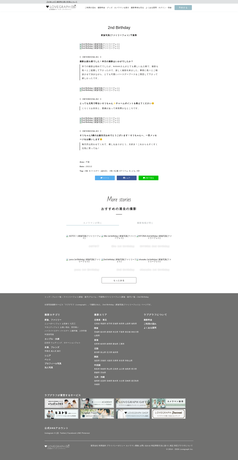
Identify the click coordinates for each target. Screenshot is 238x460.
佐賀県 (103, 381)
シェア (127, 178)
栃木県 (103, 332)
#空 (138, 171)
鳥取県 (97, 369)
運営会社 (94, 446)
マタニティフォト (52, 327)
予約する (183, 7)
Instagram (49, 433)
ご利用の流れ (90, 8)
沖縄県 (97, 384)
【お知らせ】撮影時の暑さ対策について (61, 2)
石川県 (109, 352)
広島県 (115, 369)
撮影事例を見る (137, 8)
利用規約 (102, 446)
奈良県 (121, 361)
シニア (48, 355)
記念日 (47, 343)
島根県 (103, 369)
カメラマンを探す (121, 8)
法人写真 (49, 367)
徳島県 (128, 369)
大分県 (121, 381)
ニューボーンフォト (53, 324)
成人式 (53, 351)
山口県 (121, 369)
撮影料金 (148, 320)
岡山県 (109, 369)
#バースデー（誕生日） (99, 171)
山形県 (128, 324)
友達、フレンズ (52, 347)
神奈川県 (135, 332)
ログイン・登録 (165, 8)
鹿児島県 (135, 381)
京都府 (103, 361)
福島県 (134, 324)
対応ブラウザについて (183, 446)
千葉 (88, 162)
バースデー (64, 331)
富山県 (103, 352)
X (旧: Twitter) (60, 433)
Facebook (71, 433)
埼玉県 (115, 332)
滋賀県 (97, 361)
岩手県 (109, 324)
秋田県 (121, 324)
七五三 (73, 324)
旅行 (59, 351)
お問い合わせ (145, 446)
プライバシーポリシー (116, 446)
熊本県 (115, 381)
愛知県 (115, 344)
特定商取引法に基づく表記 (162, 446)
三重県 (121, 344)
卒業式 (47, 351)
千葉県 (121, 332)
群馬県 (109, 332)
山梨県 (97, 335)
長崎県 (109, 381)
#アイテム (123, 171)
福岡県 (97, 381)
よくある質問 (151, 8)
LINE (79, 433)
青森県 (103, 324)
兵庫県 (115, 361)
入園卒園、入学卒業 (78, 331)
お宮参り (65, 324)
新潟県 (97, 352)
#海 (111, 171)
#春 (86, 171)
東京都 (128, 332)
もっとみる (119, 280)
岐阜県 (103, 344)
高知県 (103, 372)
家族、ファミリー (53, 320)
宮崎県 (128, 381)
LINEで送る (149, 178)
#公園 (116, 171)
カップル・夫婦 (52, 339)
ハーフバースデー (52, 331)
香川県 (134, 369)
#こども (132, 171)
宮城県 (115, 324)
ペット (48, 359)
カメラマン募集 (132, 446)
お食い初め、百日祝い (69, 327)
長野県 (97, 344)
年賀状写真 (49, 334)
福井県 (115, 352)
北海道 (97, 324)
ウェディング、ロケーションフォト (66, 343)
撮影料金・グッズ (105, 8)
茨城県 (97, 332)
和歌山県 (129, 361)
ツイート (105, 178)
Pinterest (86, 433)
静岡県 (109, 344)
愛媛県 (97, 372)
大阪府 (109, 361)
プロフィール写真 (53, 363)
